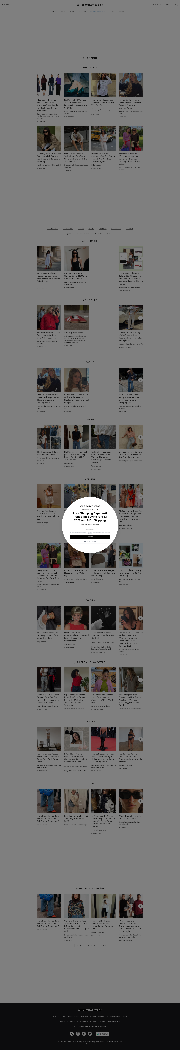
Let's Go (90, 537)
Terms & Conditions (93, 532)
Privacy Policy (101, 532)
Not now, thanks (90, 541)
